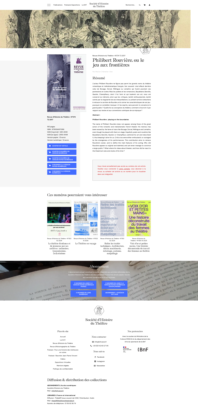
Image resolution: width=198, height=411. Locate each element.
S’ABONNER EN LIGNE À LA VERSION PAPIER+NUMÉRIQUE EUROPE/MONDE (114, 284)
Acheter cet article (60, 146)
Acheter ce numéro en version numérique (60, 152)
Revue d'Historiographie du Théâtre (62, 347)
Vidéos (62, 359)
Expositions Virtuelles (63, 362)
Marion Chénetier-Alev (104, 72)
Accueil (63, 337)
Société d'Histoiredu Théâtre (99, 321)
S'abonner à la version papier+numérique (61, 165)
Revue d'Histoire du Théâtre (63, 343)
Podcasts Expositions (72, 5)
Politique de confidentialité (63, 369)
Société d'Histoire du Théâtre (99, 5)
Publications (58, 5)
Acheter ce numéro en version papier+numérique (62, 159)
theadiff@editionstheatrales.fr (63, 401)
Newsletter (100, 366)
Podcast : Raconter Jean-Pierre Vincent (62, 356)
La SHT (84, 5)
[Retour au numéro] (66, 83)
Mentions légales (63, 366)
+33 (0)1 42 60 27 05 (100, 346)
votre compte (124, 169)
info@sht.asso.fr (101, 342)
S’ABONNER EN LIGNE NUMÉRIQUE (83, 293)
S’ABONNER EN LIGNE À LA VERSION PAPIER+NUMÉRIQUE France (83, 284)
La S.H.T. (63, 340)
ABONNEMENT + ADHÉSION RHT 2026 (114, 293)
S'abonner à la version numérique (61, 172)
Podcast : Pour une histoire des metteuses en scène (62, 351)
